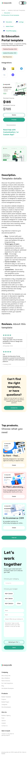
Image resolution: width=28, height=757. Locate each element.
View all (14, 537)
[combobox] (14, 583)
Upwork (4, 720)
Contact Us (14, 408)
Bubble (14, 115)
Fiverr (3, 718)
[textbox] (14, 583)
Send (14, 647)
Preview (14, 119)
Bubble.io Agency (6, 715)
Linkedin (4, 723)
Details (14, 465)
